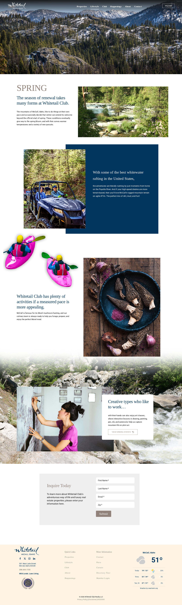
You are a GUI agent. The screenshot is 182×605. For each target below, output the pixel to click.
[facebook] (20, 559)
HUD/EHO (101, 599)
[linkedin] (34, 559)
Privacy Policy (82, 599)
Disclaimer (92, 599)
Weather (143, 588)
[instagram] (29, 559)
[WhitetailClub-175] (16, 3)
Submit (103, 514)
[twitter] (25, 559)
